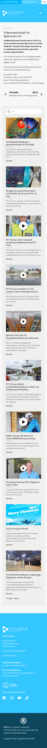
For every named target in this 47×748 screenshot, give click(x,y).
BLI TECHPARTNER (29, 2)
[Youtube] (19, 698)
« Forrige (9, 598)
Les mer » (9, 161)
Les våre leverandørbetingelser (14, 666)
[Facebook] (4, 698)
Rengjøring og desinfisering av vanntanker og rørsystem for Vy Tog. (21, 194)
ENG (44, 2)
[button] (40, 13)
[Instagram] (11, 698)
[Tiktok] (27, 698)
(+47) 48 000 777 (20, 651)
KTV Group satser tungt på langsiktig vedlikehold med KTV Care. (21, 243)
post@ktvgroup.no (9, 656)
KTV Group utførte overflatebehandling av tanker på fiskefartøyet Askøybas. (22, 387)
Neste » (17, 598)
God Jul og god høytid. (17, 529)
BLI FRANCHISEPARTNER (9, 2)
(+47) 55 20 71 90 (8, 647)
